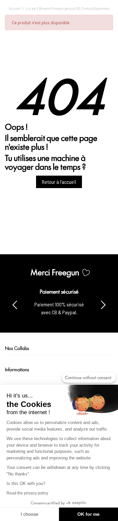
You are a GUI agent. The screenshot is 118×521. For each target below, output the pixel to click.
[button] (103, 304)
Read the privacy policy (27, 493)
